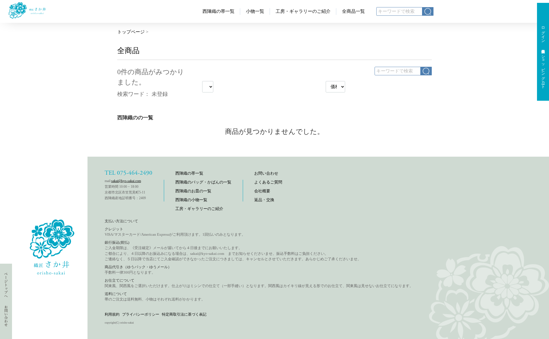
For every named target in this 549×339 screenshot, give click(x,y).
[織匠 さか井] (27, 17)
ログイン (543, 32)
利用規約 (112, 314)
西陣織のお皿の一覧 (193, 191)
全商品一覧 (353, 11)
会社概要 (262, 191)
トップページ (131, 31)
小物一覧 (255, 11)
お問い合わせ (266, 173)
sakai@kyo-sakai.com (126, 181)
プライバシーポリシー (140, 314)
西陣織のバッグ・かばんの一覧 (203, 182)
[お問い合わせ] (6, 319)
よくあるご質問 (268, 182)
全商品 (128, 51)
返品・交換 (264, 200)
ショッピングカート (543, 70)
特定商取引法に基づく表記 (184, 314)
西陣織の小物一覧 (191, 200)
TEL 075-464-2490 (128, 173)
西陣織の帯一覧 (218, 11)
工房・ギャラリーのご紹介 (303, 11)
